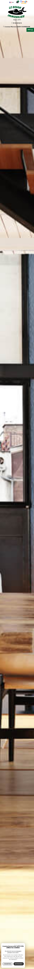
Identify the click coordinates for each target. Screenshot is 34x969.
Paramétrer (7, 964)
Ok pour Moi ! (18, 964)
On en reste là (18, 945)
